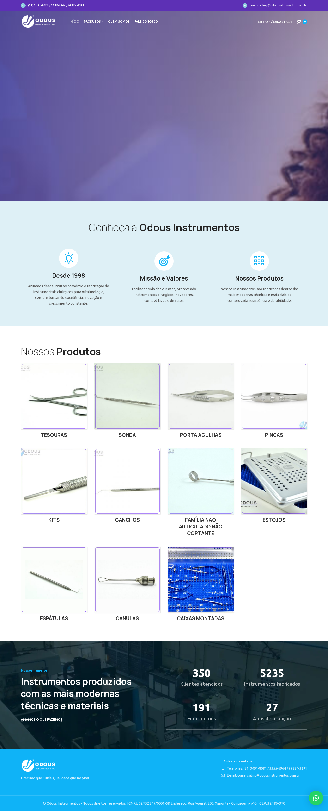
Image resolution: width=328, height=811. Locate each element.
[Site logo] (39, 21)
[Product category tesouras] (54, 402)
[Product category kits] (54, 487)
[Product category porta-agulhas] (201, 402)
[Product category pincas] (274, 402)
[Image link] (39, 765)
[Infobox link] (52, 5)
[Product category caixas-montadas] (201, 585)
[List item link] (264, 768)
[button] (316, 798)
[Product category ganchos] (127, 487)
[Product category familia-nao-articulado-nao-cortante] (201, 494)
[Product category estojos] (274, 487)
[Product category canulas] (127, 585)
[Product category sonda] (127, 402)
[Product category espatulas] (54, 585)
